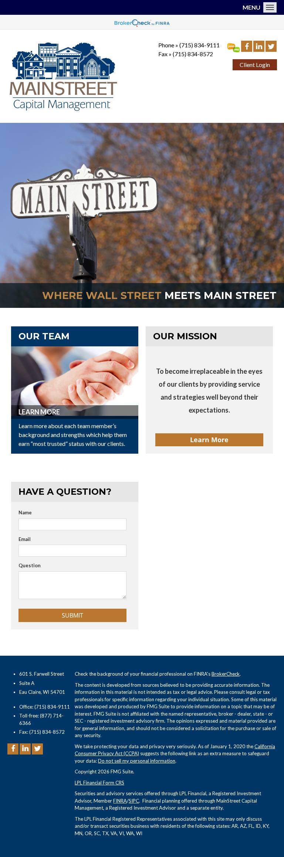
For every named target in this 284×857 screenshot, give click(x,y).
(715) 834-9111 (199, 44)
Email (24, 539)
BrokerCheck (226, 674)
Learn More (39, 412)
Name (25, 512)
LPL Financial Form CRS (99, 783)
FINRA (120, 801)
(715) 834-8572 (193, 53)
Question (29, 565)
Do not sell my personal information (136, 761)
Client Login (255, 64)
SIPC (134, 801)
